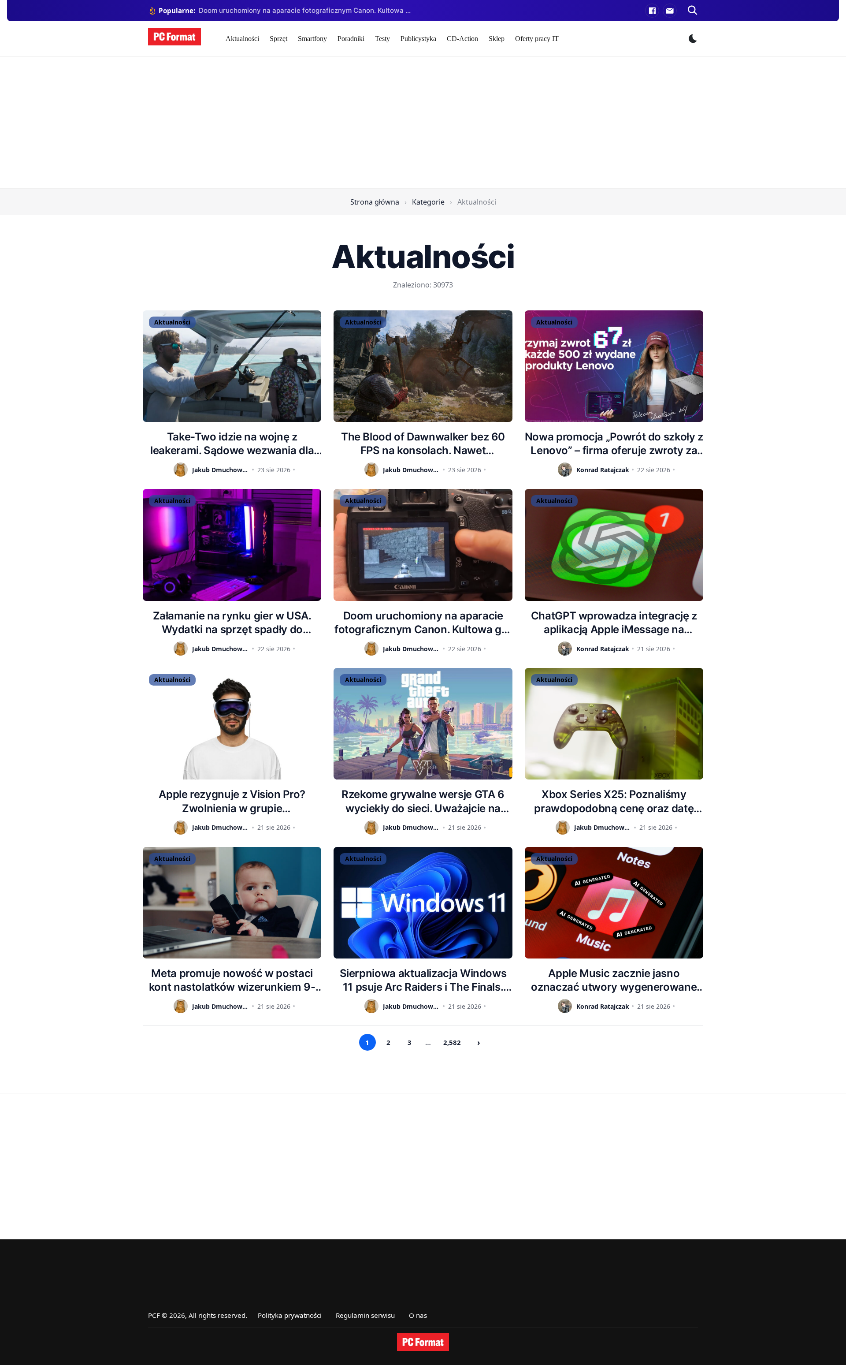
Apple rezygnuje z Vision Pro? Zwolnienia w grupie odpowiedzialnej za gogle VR (232, 801)
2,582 (452, 1042)
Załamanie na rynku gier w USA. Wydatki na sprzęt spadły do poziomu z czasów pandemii (232, 622)
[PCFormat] (423, 1342)
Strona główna (374, 202)
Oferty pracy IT (537, 38)
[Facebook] (652, 11)
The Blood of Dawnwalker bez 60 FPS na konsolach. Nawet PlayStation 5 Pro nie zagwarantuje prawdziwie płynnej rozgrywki (423, 443)
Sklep (497, 38)
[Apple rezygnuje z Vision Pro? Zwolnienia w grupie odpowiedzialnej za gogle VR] (232, 723)
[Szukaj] (692, 10)
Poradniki (351, 38)
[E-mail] (670, 11)
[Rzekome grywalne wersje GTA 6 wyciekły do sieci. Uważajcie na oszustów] (423, 723)
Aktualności (242, 38)
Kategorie (428, 202)
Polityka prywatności (290, 1315)
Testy (382, 38)
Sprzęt (278, 38)
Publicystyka (418, 38)
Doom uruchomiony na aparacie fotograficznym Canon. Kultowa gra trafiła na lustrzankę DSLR (423, 622)
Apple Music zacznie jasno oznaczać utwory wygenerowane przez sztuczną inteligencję (614, 980)
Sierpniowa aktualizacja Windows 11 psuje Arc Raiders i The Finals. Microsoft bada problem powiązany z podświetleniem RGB (423, 980)
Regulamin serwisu (365, 1315)
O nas (418, 1315)
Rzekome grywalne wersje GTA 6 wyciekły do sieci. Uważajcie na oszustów (423, 801)
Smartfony (312, 38)
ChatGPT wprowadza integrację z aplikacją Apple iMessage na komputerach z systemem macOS (614, 622)
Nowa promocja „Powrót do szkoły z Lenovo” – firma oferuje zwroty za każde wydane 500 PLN (614, 443)
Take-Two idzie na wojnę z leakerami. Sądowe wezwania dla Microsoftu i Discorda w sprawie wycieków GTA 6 (232, 443)
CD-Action (462, 38)
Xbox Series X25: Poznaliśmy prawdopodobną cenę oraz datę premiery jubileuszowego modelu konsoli (613, 801)
